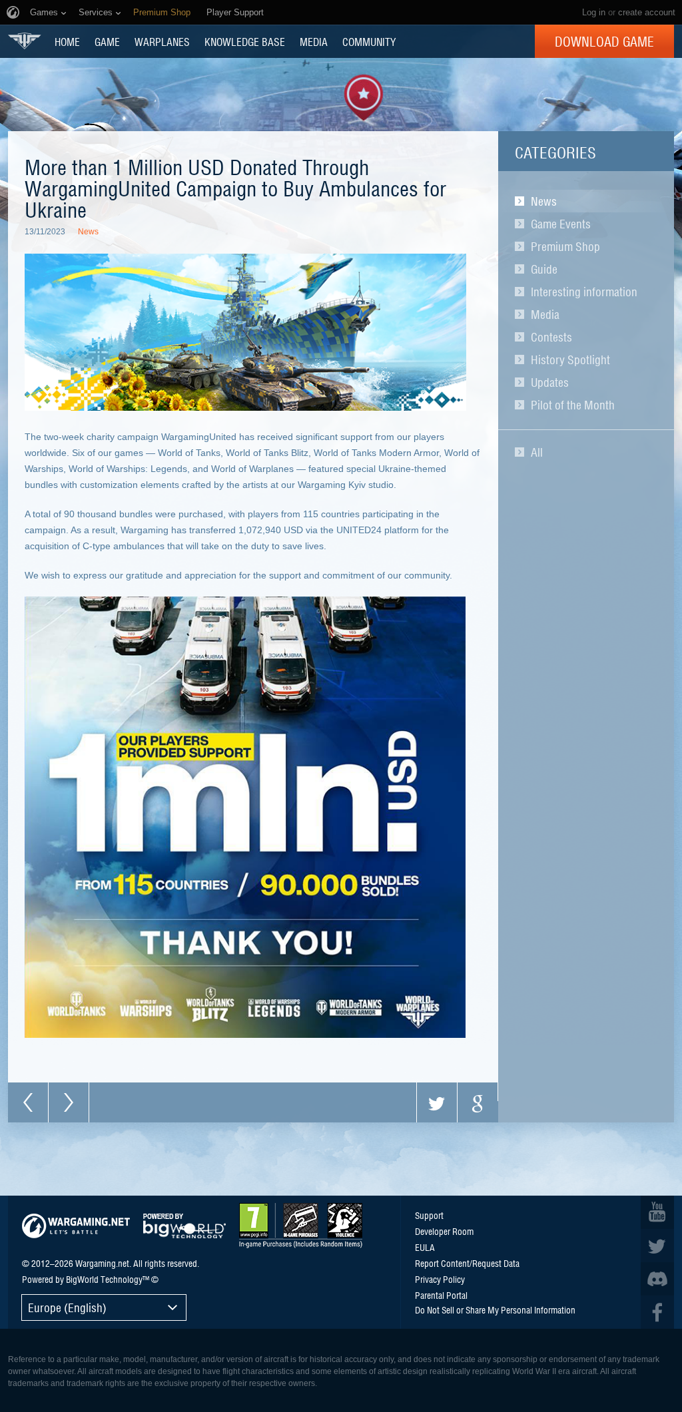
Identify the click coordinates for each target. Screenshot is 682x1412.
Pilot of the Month (573, 404)
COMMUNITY (369, 41)
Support (429, 1215)
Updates (550, 382)
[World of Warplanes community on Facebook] (657, 1312)
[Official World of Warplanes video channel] (657, 1212)
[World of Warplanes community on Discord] (657, 1278)
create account (646, 12)
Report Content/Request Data (467, 1263)
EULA (425, 1247)
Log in (593, 12)
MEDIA (314, 41)
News (544, 201)
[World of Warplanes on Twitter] (657, 1245)
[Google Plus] (478, 1102)
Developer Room (444, 1231)
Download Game (604, 41)
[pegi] (300, 1225)
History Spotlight (570, 359)
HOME (67, 41)
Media (545, 314)
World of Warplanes (24, 41)
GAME (107, 41)
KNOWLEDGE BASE (244, 41)
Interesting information (584, 291)
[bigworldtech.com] (184, 1226)
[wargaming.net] (76, 1226)
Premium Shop (565, 246)
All (537, 452)
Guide (544, 269)
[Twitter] (437, 1102)
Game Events (561, 223)
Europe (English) (67, 1307)
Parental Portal (441, 1294)
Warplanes (162, 41)
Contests (551, 337)
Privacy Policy (440, 1279)
